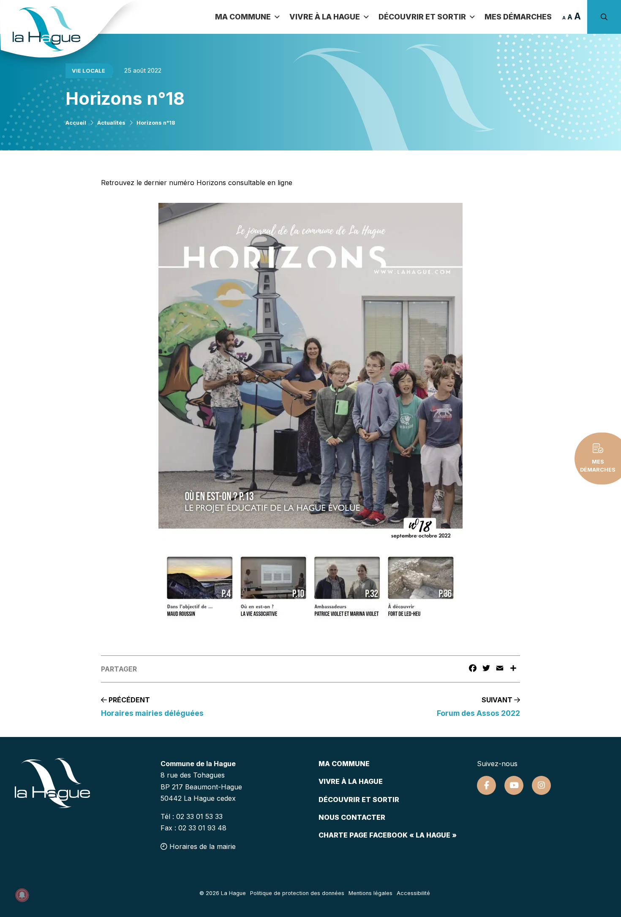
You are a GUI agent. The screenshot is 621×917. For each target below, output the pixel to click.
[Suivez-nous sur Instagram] (541, 785)
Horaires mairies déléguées (152, 713)
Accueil (75, 123)
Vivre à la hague (351, 781)
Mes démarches (518, 16)
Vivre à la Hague (324, 16)
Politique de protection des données (297, 893)
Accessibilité (413, 893)
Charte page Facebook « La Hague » (388, 835)
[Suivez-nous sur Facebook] (486, 785)
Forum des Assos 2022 (478, 713)
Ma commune (243, 16)
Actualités (111, 123)
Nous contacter (352, 817)
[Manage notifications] (22, 895)
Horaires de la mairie (201, 846)
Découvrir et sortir (422, 16)
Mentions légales (370, 893)
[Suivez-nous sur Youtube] (513, 785)
